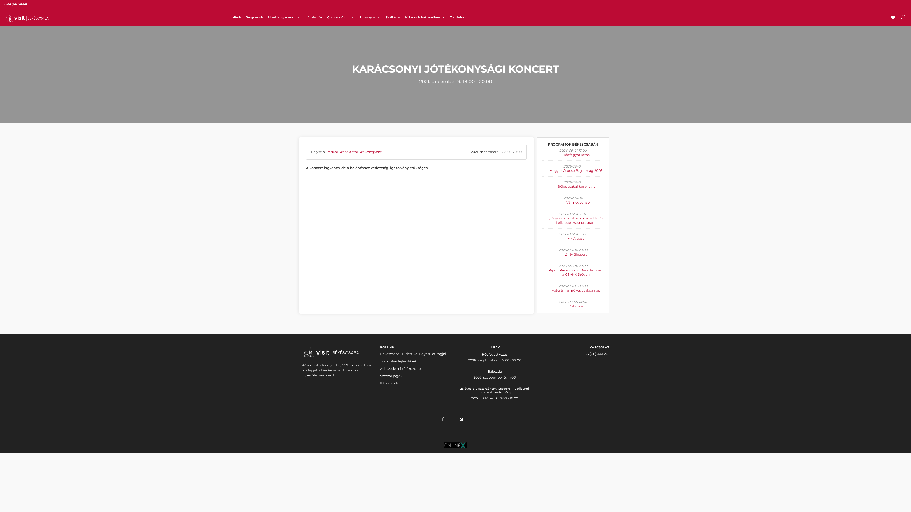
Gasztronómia (338, 17)
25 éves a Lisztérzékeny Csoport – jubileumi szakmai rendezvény (494, 390)
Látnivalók (314, 17)
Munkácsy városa (282, 17)
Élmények (367, 17)
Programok (254, 17)
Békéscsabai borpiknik (576, 186)
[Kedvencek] (893, 18)
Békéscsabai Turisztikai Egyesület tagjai (413, 354)
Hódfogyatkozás (576, 155)
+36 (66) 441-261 (596, 354)
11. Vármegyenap (576, 202)
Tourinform (459, 17)
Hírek (236, 17)
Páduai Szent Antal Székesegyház (354, 152)
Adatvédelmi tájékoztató (400, 368)
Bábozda (576, 306)
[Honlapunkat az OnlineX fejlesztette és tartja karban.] (455, 445)
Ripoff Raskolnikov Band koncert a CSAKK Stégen (576, 272)
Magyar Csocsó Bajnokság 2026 (575, 171)
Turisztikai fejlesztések (398, 361)
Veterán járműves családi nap (576, 290)
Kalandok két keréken (423, 17)
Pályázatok (389, 383)
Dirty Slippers (576, 254)
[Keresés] (903, 18)
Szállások (393, 17)
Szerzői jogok (391, 376)
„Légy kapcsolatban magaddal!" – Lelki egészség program (575, 220)
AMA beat (576, 238)
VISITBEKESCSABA (26, 18)
